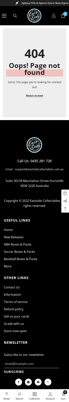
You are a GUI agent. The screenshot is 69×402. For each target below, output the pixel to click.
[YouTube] (38, 382)
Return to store (34, 95)
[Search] (15, 16)
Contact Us (12, 287)
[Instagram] (28, 382)
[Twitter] (47, 382)
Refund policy (13, 309)
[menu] (4, 15)
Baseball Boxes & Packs (20, 259)
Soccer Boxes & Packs (19, 252)
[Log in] (54, 16)
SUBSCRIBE (14, 371)
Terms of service (16, 302)
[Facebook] (18, 382)
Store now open (15, 331)
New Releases (14, 237)
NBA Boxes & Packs (17, 244)
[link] (19, 395)
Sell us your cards (16, 316)
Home (8, 230)
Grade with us (14, 324)
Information (12, 294)
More (8, 266)
